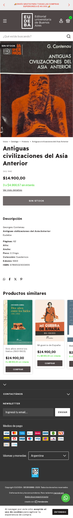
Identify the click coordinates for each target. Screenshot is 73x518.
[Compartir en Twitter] (15, 279)
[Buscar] (68, 36)
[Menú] (5, 21)
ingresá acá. (59, 493)
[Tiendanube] (36, 502)
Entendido (60, 512)
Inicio (5, 141)
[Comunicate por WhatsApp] (65, 498)
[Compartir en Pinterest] (21, 279)
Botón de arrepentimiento (36, 496)
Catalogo (14, 141)
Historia (25, 141)
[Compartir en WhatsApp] (4, 279)
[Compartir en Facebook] (10, 279)
